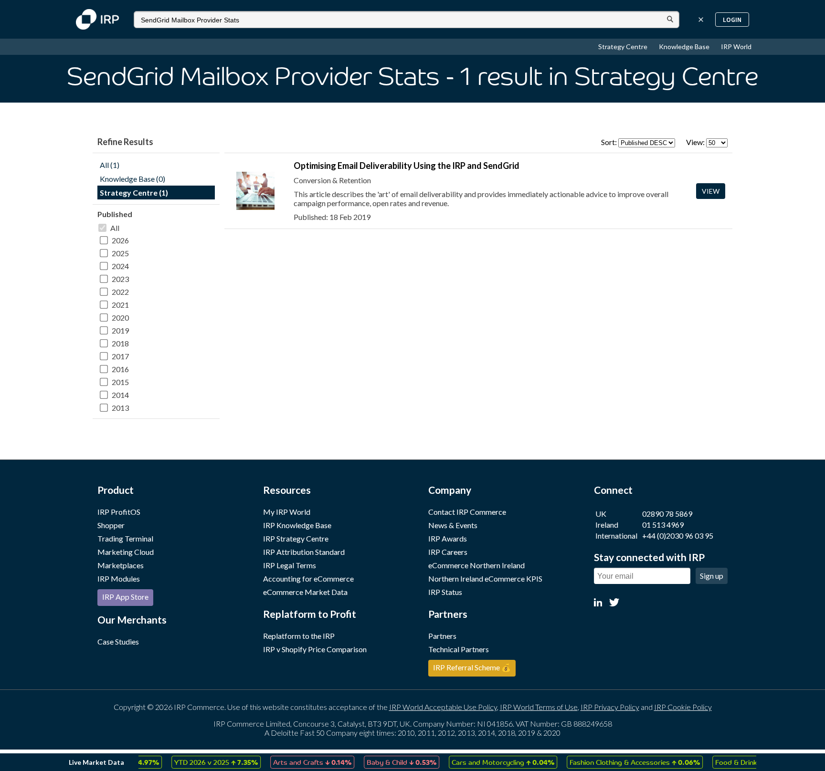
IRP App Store (125, 596)
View (710, 191)
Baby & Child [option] (389, 762)
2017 (120, 356)
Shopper (111, 525)
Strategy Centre (623, 46)
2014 (120, 394)
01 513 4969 (663, 524)
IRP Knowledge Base (297, 525)
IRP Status (445, 591)
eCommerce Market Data (305, 591)
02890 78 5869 (667, 513)
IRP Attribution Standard (304, 551)
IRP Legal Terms (289, 565)
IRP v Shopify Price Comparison (315, 649)
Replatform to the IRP (299, 635)
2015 (120, 381)
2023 (120, 278)
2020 (120, 317)
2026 (120, 240)
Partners (442, 635)
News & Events (452, 525)
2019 (120, 330)
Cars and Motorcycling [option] (491, 762)
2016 (120, 369)
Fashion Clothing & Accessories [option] (623, 762)
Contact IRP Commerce (467, 511)
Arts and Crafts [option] (300, 762)
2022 (120, 291)
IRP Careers (447, 551)
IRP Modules (118, 578)
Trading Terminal (125, 538)
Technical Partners (458, 649)
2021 (120, 304)
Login (732, 19)
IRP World (736, 46)
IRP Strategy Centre (295, 538)
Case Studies (118, 641)
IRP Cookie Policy (683, 706)
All (114, 227)
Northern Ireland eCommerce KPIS (485, 578)
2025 (120, 253)
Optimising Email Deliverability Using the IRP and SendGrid (406, 165)
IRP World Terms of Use (539, 706)
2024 (120, 266)
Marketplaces (120, 565)
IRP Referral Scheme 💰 (472, 667)
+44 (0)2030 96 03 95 (677, 535)
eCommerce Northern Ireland (476, 565)
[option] (204, 762)
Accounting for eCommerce (308, 578)
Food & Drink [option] (739, 762)
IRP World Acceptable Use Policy (443, 706)
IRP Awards (447, 538)
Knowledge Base (685, 46)
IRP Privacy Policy (610, 706)
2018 (120, 343)
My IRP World (286, 511)
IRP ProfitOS (118, 511)
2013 (120, 407)
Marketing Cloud (125, 551)
